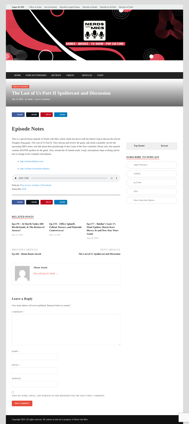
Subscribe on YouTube (108, 7)
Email (16, 365)
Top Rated (139, 145)
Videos (70, 75)
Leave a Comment (42, 99)
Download (46, 185)
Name (16, 351)
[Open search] (175, 75)
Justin (30, 99)
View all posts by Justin (45, 273)
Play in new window (30, 185)
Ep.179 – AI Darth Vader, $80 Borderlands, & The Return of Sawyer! (28, 227)
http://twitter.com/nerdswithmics (35, 168)
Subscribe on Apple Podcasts (70, 7)
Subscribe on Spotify (90, 7)
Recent (164, 145)
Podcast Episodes (36, 75)
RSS (24, 189)
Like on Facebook (50, 7)
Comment (18, 312)
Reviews (56, 75)
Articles (87, 75)
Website (16, 378)
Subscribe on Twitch (126, 7)
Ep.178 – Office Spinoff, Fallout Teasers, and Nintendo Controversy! (65, 227)
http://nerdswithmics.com (31, 161)
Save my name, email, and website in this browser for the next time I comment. (58, 396)
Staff (100, 75)
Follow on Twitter (35, 7)
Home (17, 75)
